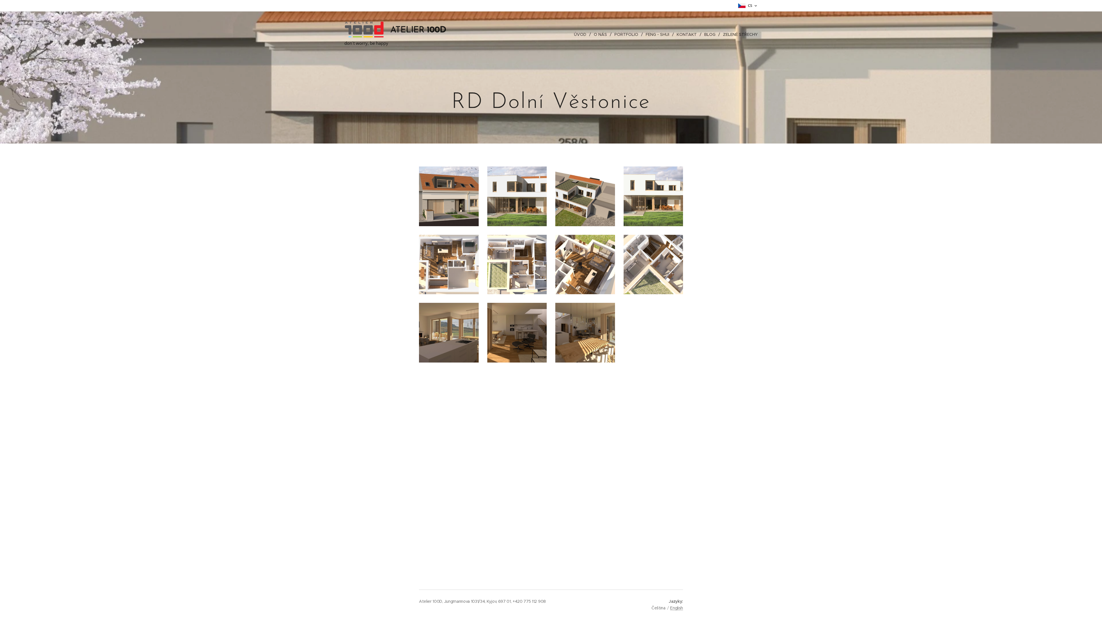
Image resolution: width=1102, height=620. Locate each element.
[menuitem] (582, 34)
